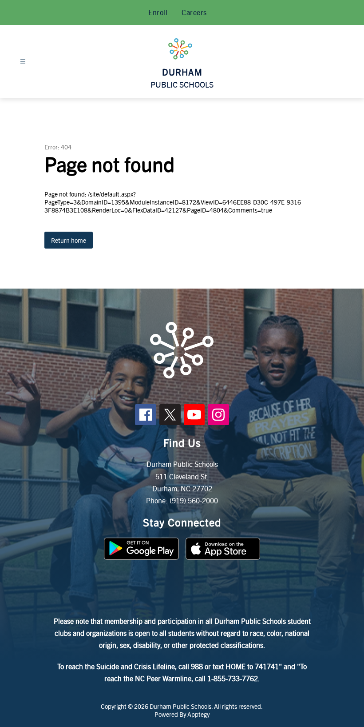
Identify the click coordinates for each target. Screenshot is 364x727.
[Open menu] (23, 61)
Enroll (157, 12)
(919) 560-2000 (194, 500)
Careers (194, 12)
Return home (68, 240)
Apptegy (198, 714)
